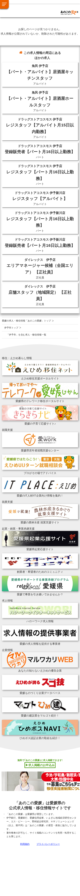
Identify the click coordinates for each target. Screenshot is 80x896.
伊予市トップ (11, 327)
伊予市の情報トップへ (24, 8)
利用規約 (25, 844)
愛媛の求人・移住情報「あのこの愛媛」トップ (26, 320)
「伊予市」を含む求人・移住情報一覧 (26, 334)
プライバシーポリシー (48, 844)
